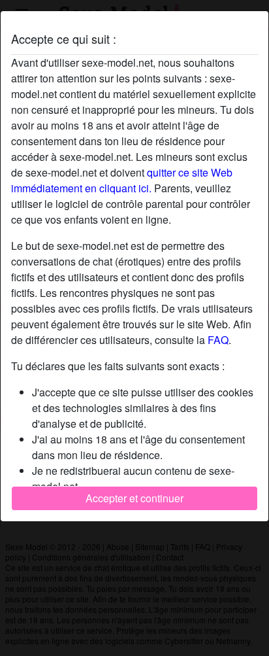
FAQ (218, 339)
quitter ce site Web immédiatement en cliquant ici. (121, 180)
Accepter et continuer (134, 498)
